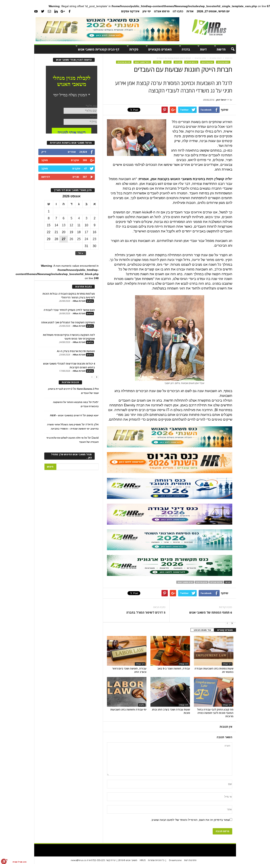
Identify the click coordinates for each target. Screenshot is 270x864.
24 (86, 239)
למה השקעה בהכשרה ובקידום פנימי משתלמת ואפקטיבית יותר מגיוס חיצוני (69, 336)
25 (79, 239)
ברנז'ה (186, 49)
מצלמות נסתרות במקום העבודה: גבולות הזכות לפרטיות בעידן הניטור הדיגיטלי (68, 295)
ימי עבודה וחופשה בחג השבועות (128, 709)
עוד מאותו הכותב (202, 629)
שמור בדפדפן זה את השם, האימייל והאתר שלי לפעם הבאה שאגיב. (190, 819)
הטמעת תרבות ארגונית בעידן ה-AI (76, 351)
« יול (80, 253)
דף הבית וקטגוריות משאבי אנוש (98, 49)
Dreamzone (175, 860)
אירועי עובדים (216, 582)
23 (94, 239)
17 (86, 232)
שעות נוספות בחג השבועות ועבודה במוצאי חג (213, 670)
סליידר (157, 62)
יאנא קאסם (93, 415)
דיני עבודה (140, 664)
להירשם (45, 177)
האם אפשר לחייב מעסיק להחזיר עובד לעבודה (69, 310)
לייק (43, 152)
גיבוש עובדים (191, 62)
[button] (230, 49)
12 (71, 225)
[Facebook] (69, 11)
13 (63, 225)
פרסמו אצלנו (162, 11)
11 (78, 225)
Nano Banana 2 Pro (88, 389)
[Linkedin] (56, 11)
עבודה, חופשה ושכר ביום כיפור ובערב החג (129, 670)
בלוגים (141, 705)
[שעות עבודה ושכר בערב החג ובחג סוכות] (170, 692)
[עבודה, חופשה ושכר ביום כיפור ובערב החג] (126, 651)
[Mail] (49, 11)
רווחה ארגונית (223, 62)
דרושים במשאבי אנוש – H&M (66, 415)
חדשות (221, 49)
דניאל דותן (221, 99)
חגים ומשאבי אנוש (185, 582)
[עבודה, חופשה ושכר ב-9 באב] (170, 651)
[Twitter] (42, 11)
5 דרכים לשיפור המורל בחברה (145, 612)
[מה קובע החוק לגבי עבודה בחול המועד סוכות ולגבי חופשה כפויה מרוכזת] (213, 692)
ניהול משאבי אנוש (142, 62)
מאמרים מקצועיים (160, 49)
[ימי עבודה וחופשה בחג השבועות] (126, 692)
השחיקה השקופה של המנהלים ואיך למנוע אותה (68, 322)
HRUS (142, 860)
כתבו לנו (178, 11)
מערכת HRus (79, 300)
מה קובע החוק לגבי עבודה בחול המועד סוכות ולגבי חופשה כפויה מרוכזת (215, 713)
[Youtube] (36, 11)
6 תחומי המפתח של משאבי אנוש (210, 612)
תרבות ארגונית (123, 62)
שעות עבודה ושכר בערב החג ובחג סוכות (171, 711)
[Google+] (62, 11)
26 (71, 239)
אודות (190, 11)
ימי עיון (147, 11)
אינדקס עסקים (130, 11)
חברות (167, 62)
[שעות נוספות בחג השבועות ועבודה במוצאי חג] (213, 651)
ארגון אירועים (207, 62)
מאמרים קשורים (225, 629)
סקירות (133, 49)
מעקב (44, 160)
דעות (203, 49)
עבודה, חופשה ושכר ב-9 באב (173, 668)
